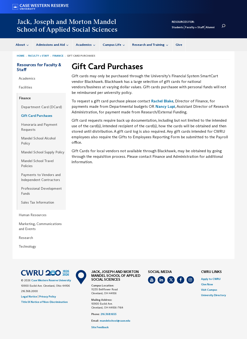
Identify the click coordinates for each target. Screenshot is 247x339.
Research (26, 238)
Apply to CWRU (211, 279)
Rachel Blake (162, 101)
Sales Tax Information (37, 202)
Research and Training (148, 45)
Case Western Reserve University (51, 280)
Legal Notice (29, 296)
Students (177, 27)
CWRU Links (211, 272)
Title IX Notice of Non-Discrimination (44, 302)
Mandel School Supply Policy (42, 152)
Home (21, 55)
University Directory (213, 295)
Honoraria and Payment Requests (39, 127)
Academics (84, 45)
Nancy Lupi (165, 106)
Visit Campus (209, 289)
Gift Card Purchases (36, 116)
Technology (27, 246)
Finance (57, 55)
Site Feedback (100, 327)
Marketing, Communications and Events (40, 226)
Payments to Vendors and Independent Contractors (41, 177)
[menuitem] (23, 44)
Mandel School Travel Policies (37, 163)
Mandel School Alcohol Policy (38, 140)
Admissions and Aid (50, 45)
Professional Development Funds (41, 191)
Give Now (207, 284)
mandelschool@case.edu (115, 320)
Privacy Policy (47, 296)
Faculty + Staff (194, 27)
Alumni (210, 27)
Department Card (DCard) (41, 107)
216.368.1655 (109, 314)
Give (179, 45)
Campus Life (112, 45)
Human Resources (33, 215)
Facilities (25, 87)
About (20, 45)
